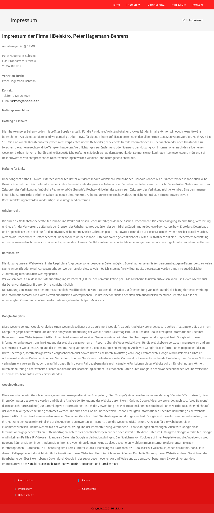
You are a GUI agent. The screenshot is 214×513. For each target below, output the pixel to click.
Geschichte (89, 489)
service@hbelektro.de (25, 101)
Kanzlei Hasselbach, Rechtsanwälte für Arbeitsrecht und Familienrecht (73, 463)
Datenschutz (26, 495)
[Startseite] (183, 20)
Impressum (25, 489)
